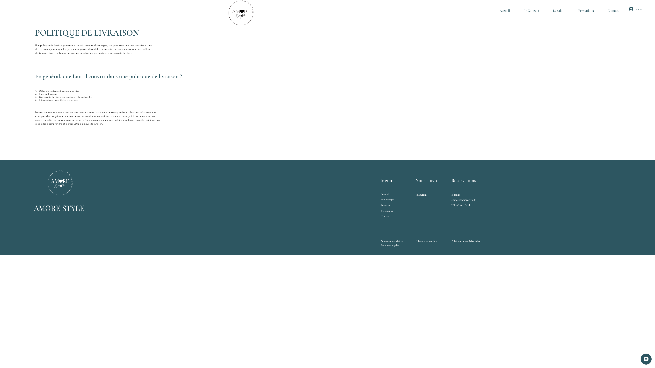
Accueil (385, 193)
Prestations (387, 210)
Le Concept (387, 199)
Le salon (385, 205)
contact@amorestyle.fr (464, 200)
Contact (385, 216)
